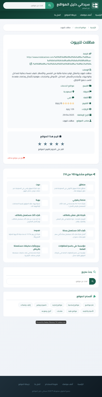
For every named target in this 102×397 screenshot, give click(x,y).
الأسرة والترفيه (88, 311)
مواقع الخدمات (67, 86)
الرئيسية (98, 15)
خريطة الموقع (70, 15)
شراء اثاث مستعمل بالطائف (27, 215)
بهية (38, 200)
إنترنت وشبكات (25, 304)
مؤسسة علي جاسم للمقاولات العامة (71, 247)
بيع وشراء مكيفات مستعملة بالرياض (27, 247)
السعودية (68, 91)
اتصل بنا (57, 15)
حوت (38, 184)
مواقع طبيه (72, 311)
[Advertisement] (51, 349)
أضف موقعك (86, 15)
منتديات (59, 311)
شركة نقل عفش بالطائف (74, 215)
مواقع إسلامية (73, 304)
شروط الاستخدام (51, 384)
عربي (69, 97)
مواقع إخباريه (57, 304)
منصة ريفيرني (79, 200)
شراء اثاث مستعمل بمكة (74, 230)
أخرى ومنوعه (46, 311)
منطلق (82, 184)
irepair (37, 230)
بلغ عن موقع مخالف (15, 158)
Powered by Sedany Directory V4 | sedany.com (51, 322)
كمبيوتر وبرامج (41, 304)
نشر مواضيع (89, 304)
